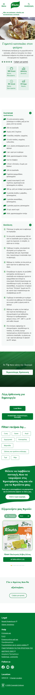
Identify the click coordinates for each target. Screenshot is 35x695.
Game (16, 433)
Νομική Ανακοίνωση (8, 621)
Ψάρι (15, 457)
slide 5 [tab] (17, 565)
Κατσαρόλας (22, 439)
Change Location (16, 678)
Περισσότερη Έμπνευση (17, 372)
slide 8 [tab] (22, 565)
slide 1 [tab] (11, 565)
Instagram (12, 667)
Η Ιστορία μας (6, 633)
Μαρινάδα (7, 445)
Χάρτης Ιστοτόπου (8, 624)
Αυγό (26, 433)
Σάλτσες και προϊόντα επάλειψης (15, 451)
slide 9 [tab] (23, 565)
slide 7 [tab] (20, 565)
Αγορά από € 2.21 (17, 559)
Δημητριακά (8, 439)
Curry (6, 433)
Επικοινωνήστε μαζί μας (10, 639)
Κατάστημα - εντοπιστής (10, 657)
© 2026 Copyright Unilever (14, 685)
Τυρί (5, 457)
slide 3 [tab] (14, 565)
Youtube (7, 667)
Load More (17, 408)
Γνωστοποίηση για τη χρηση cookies (14, 645)
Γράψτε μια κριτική (18, 595)
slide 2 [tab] (12, 565)
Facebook (3, 667)
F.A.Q (3, 636)
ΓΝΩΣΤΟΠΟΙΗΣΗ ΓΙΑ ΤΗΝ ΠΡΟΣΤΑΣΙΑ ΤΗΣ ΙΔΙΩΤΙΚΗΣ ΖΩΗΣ (17, 649)
